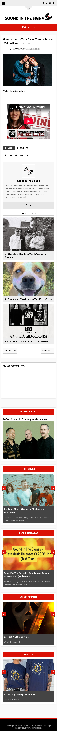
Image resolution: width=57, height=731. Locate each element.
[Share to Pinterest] (38, 49)
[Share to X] (33, 49)
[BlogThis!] (31, 49)
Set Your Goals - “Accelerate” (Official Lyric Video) (28, 299)
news (25, 148)
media (19, 148)
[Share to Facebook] (36, 49)
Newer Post (10, 350)
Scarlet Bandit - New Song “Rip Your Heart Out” (27, 341)
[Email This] (28, 49)
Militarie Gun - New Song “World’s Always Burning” (25, 255)
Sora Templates (33, 728)
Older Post (47, 350)
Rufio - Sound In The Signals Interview (25, 419)
